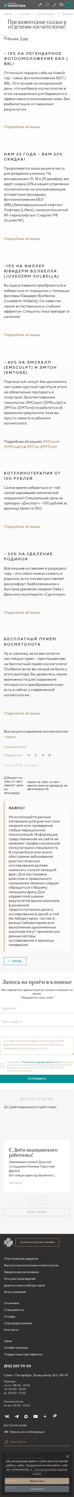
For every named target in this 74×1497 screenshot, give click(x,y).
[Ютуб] (35, 1416)
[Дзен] (45, 1416)
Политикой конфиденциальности (40, 1062)
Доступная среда (15, 1425)
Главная (8, 14)
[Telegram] (42, 755)
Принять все (37, 1480)
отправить (37, 1078)
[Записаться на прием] (40, 4)
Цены (8, 1341)
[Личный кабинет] (61, 4)
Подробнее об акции (22, 126)
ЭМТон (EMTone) (42, 446)
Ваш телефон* (12, 1021)
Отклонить (37, 1488)
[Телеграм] (16, 1416)
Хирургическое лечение (21, 1272)
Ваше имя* (9, 1008)
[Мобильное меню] (68, 4)
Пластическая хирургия (21, 1258)
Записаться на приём (37, 1242)
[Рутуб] (54, 1416)
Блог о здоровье (46, 14)
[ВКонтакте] (28, 755)
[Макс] (26, 1416)
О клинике (25, 14)
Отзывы (9, 1316)
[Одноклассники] (35, 755)
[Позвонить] (54, 4)
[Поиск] (47, 4)
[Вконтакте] (7, 1416)
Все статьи (36, 1212)
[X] (49, 755)
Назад (17, 961)
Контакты (11, 1330)
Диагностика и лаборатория (24, 1285)
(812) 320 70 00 (17, 1366)
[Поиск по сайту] (6, 1442)
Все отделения (15, 1292)
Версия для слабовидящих (27, 1431)
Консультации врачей (20, 1279)
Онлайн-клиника (16, 1347)
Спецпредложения (18, 1323)
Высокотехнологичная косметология (31, 1265)
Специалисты (14, 1310)
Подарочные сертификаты (23, 1354)
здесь (11, 736)
